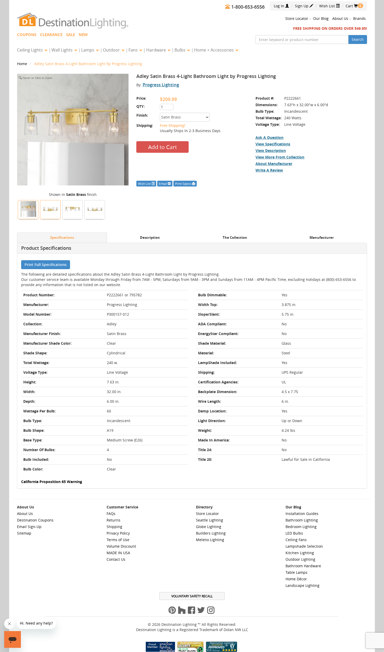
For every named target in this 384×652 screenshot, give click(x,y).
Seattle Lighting (209, 520)
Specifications (62, 237)
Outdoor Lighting (300, 559)
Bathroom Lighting (302, 520)
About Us (340, 18)
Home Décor (296, 578)
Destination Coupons (35, 520)
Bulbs (180, 50)
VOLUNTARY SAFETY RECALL (192, 596)
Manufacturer (322, 237)
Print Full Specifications (46, 264)
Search (358, 39)
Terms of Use (118, 539)
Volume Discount (121, 546)
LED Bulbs (294, 533)
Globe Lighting (208, 526)
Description (150, 237)
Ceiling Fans (296, 539)
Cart (352, 5)
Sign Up (302, 5)
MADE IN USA (118, 552)
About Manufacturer (273, 163)
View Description (270, 150)
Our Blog (321, 18)
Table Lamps (296, 572)
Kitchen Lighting (300, 552)
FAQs (111, 513)
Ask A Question (269, 137)
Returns (113, 520)
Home (22, 63)
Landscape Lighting (302, 585)
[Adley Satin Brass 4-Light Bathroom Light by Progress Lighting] (28, 209)
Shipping (114, 526)
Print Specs (183, 184)
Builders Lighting (211, 533)
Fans (134, 50)
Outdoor (112, 50)
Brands (359, 18)
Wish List (327, 5)
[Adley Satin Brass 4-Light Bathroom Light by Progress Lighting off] (95, 209)
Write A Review (269, 170)
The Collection (235, 237)
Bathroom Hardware (303, 565)
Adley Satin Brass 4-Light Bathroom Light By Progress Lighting (88, 63)
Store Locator (296, 18)
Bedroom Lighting (301, 526)
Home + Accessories (214, 50)
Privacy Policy (118, 533)
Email (163, 184)
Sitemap (24, 533)
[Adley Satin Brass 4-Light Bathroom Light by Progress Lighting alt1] (72, 209)
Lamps (88, 50)
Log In (279, 5)
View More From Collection (279, 157)
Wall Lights (62, 50)
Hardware (156, 50)
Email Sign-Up (29, 526)
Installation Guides (302, 513)
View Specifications (272, 143)
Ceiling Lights (30, 50)
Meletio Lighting (210, 539)
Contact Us (116, 559)
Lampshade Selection (304, 546)
